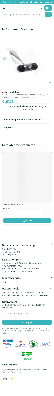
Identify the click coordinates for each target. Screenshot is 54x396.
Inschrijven (27, 322)
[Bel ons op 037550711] (41, 8)
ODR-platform (16, 372)
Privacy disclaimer (39, 369)
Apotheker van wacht (12, 295)
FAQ (4, 281)
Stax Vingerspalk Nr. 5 (13, 204)
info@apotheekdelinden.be (28, 262)
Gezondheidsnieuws (35, 292)
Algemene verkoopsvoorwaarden (16, 369)
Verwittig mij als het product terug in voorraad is (27, 108)
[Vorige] (5, 59)
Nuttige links (18, 292)
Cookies (5, 372)
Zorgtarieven (42, 295)
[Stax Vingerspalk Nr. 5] (27, 177)
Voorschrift (29, 295)
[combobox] (24, 14)
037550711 (17, 260)
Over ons (6, 292)
